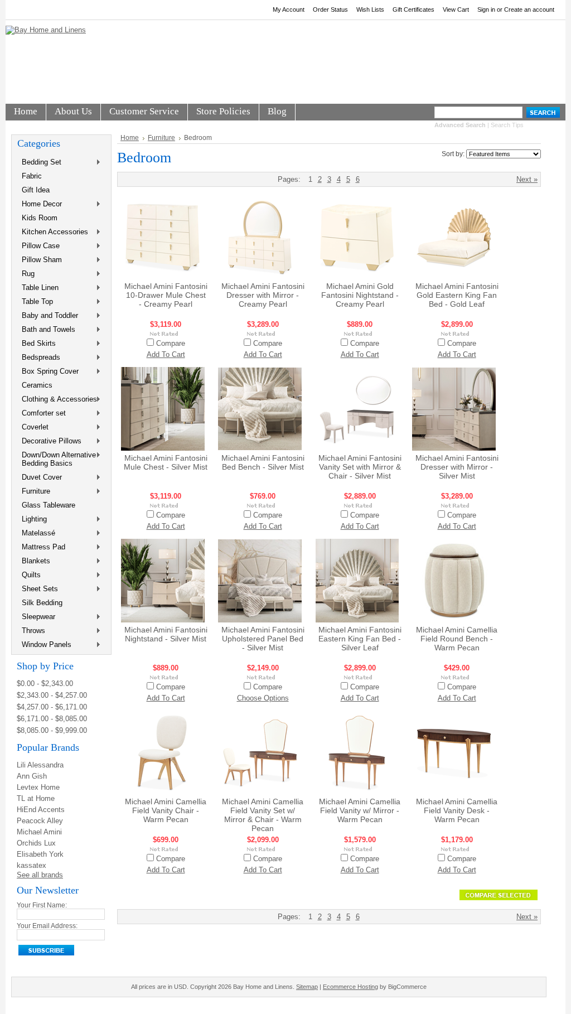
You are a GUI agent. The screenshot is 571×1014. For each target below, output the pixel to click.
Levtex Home (38, 787)
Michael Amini (39, 832)
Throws (31, 631)
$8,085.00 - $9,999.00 (52, 730)
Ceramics (37, 385)
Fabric (32, 176)
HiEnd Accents (41, 809)
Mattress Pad (41, 547)
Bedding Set (39, 162)
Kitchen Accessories (52, 232)
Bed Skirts (36, 344)
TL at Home (36, 798)
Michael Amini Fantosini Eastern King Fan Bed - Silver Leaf (359, 638)
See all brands (40, 875)
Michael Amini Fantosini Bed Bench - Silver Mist (262, 462)
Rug (26, 274)
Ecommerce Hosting (350, 986)
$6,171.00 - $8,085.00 (52, 718)
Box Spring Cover (48, 371)
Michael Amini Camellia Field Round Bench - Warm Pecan (456, 638)
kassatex (31, 865)
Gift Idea (36, 190)
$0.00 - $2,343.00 (45, 683)
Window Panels (44, 645)
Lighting (32, 519)
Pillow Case (38, 246)
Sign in (486, 9)
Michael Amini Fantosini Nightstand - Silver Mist (165, 634)
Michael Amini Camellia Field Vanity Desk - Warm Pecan (456, 810)
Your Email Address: (47, 926)
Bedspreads (38, 358)
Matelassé (36, 533)
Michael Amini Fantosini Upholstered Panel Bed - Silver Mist (262, 638)
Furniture (33, 491)
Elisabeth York (40, 854)
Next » (527, 179)
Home (129, 137)
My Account (288, 9)
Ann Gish (32, 776)
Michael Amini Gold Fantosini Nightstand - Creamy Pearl (360, 295)
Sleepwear (36, 617)
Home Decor (39, 204)
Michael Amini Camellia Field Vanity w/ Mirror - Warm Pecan (359, 810)
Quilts (29, 575)
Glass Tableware (48, 505)
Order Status (330, 9)
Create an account (529, 9)
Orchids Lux (36, 843)
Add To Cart (166, 354)
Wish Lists (370, 9)
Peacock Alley (40, 821)
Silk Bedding (42, 602)
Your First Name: (42, 905)
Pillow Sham (39, 260)
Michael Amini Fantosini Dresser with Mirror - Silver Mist (457, 466)
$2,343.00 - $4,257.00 (52, 695)
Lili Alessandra (40, 765)
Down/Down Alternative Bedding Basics (56, 459)
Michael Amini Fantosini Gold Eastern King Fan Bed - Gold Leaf (457, 295)
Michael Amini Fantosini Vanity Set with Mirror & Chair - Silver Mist (359, 466)
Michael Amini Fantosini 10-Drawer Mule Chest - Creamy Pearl (165, 295)
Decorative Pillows (49, 441)
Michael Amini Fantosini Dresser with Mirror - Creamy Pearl (262, 295)
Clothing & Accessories (57, 399)
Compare (170, 343)
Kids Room (39, 218)
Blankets (33, 561)
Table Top (35, 302)
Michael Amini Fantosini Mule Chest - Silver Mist (165, 462)
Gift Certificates (413, 9)
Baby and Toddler (47, 316)
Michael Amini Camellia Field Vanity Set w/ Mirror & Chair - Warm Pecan (262, 815)
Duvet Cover (39, 477)
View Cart (456, 9)
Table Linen (38, 288)
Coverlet (33, 427)
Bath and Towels (46, 330)
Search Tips (507, 125)
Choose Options (263, 698)
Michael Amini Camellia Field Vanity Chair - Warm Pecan (165, 810)
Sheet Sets (37, 589)
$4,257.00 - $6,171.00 (52, 707)
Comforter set (41, 413)
